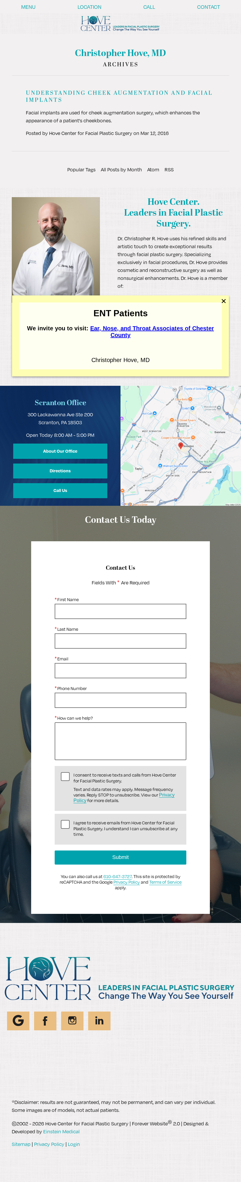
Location (89, 6)
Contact (208, 6)
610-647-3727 (117, 876)
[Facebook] (45, 1021)
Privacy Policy (126, 882)
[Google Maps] (18, 1021)
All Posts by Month (121, 169)
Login (74, 1144)
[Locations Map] (180, 445)
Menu (28, 6)
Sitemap (21, 1144)
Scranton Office (60, 403)
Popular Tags (81, 169)
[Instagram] (72, 1021)
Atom (153, 169)
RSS (169, 169)
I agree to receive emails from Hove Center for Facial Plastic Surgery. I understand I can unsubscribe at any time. (125, 828)
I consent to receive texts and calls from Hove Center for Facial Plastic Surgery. (124, 787)
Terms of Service (165, 882)
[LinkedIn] (99, 1021)
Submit (120, 857)
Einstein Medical (61, 1131)
